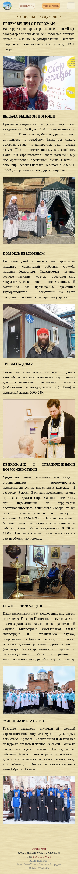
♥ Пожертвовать (51, 5)
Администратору (39, 860)
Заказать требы (27, 5)
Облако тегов (39, 848)
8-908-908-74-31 (42, 856)
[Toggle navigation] (71, 5)
